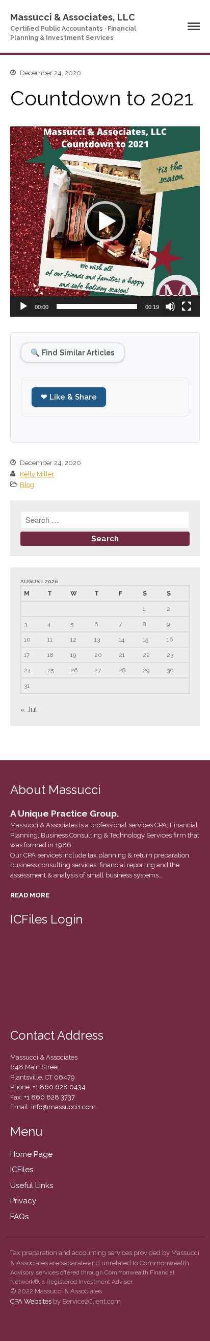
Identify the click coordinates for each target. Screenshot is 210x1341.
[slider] (97, 306)
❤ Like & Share (69, 397)
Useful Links (31, 1185)
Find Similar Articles (73, 352)
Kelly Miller (37, 474)
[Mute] (170, 306)
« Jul (28, 709)
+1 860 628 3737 (48, 1097)
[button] (105, 221)
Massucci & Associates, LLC (72, 17)
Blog (27, 485)
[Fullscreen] (186, 306)
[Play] (23, 306)
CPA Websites (30, 1301)
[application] (105, 221)
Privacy (23, 1200)
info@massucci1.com (63, 1107)
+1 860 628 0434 (58, 1087)
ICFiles (21, 1169)
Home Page (31, 1154)
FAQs (19, 1216)
